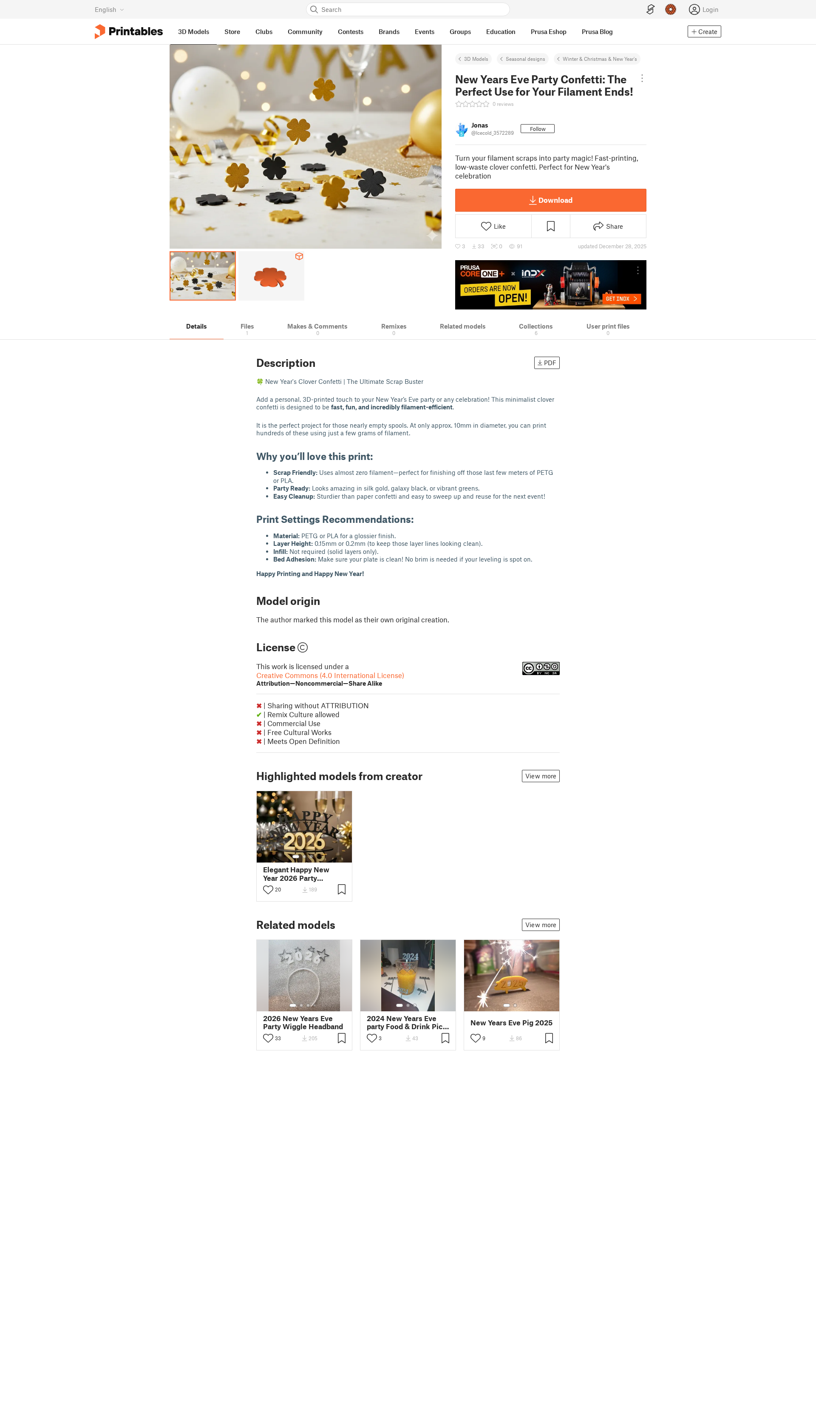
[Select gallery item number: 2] (304, 856)
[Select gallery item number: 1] (295, 856)
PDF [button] (550, 362)
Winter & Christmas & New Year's (600, 59)
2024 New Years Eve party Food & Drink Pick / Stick (407, 1022)
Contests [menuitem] (350, 31)
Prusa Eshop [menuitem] (549, 31)
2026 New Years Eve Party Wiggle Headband (303, 1022)
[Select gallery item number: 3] (311, 856)
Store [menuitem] (232, 31)
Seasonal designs (525, 59)
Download (555, 200)
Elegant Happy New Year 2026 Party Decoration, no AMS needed (297, 874)
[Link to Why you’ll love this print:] (379, 456)
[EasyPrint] (650, 9)
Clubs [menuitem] (263, 31)
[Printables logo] (129, 31)
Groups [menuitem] (460, 31)
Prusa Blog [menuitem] (597, 31)
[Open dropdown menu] (642, 78)
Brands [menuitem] (389, 31)
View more (540, 776)
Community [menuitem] (305, 31)
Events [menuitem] (424, 31)
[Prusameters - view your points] (670, 9)
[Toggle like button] (268, 890)
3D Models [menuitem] (193, 31)
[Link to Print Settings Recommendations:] (420, 519)
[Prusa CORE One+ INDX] (550, 284)
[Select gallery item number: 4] (315, 1005)
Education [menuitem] (501, 31)
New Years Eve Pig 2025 (511, 1023)
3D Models (476, 59)
